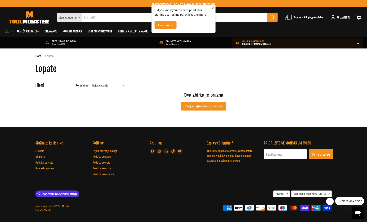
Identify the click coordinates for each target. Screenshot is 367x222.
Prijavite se (321, 154)
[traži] (272, 17)
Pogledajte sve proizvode (203, 106)
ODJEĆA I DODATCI (27, 31)
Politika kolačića (102, 168)
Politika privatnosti (103, 174)
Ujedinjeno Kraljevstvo (309, 194)
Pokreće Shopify (43, 210)
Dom (38, 56)
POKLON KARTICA (72, 31)
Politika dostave (102, 157)
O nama (39, 151)
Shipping (40, 157)
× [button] (213, 8)
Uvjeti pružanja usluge (105, 151)
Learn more (165, 25)
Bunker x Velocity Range (133, 31)
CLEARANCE (51, 31)
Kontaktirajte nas (44, 168)
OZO (7, 31)
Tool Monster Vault (100, 31)
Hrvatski (279, 194)
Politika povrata (44, 163)
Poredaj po (82, 85)
